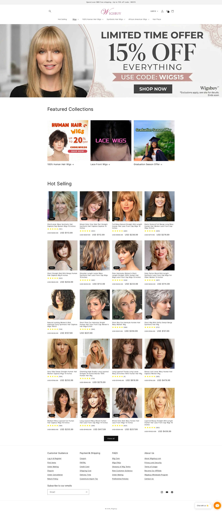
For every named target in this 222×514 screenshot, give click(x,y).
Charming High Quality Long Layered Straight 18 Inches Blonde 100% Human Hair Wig (94, 373)
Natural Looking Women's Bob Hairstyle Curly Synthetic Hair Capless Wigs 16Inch (62, 324)
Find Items (51, 463)
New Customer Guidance (122, 471)
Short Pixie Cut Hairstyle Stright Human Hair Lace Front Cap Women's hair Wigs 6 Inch (94, 324)
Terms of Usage (151, 467)
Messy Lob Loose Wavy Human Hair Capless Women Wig (159, 372)
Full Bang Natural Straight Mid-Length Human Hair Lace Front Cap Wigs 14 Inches (127, 226)
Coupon (83, 458)
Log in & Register (54, 458)
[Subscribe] (86, 492)
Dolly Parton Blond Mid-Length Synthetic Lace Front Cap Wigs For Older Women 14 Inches (158, 275)
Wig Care (116, 458)
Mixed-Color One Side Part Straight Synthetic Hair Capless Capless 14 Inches (94, 226)
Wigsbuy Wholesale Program (156, 475)
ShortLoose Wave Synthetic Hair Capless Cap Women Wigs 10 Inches (61, 225)
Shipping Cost (85, 471)
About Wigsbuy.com (153, 458)
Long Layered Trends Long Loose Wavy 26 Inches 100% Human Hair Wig (127, 372)
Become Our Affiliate (153, 471)
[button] (49, 11)
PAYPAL (83, 463)
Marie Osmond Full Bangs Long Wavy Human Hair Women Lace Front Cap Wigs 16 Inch (159, 226)
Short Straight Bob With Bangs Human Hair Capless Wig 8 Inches (62, 274)
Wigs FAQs (116, 463)
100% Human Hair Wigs (59, 164)
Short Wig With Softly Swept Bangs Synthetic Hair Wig (158, 323)
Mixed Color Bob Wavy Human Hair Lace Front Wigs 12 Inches (125, 422)
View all (111, 438)
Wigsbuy (114, 508)
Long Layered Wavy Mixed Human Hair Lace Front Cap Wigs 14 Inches (94, 422)
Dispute (50, 471)
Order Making (53, 467)
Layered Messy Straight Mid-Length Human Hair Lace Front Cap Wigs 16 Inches (159, 423)
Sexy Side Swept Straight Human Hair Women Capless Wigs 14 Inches (62, 372)
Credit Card (84, 467)
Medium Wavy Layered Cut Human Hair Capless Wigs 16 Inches (60, 422)
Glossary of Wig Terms (121, 467)
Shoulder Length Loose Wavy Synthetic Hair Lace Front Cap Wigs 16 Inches (94, 275)
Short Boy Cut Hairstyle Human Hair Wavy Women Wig (126, 323)
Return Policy (52, 479)
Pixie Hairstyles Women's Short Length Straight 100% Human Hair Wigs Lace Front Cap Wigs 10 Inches (126, 275)
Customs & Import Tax (89, 479)
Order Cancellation (55, 475)
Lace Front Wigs (99, 164)
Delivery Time (85, 475)
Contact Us (149, 479)
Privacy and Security (153, 463)
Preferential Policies (120, 479)
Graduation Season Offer (147, 164)
